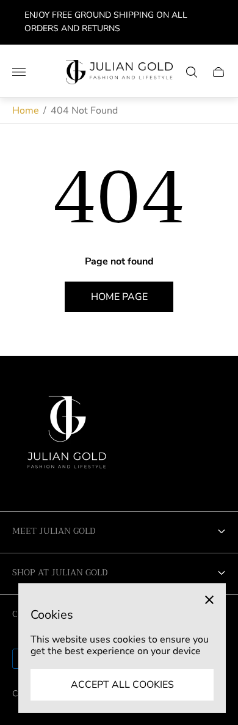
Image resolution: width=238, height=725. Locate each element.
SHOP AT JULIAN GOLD (59, 572)
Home (25, 110)
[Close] (209, 599)
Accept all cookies (122, 684)
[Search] (191, 72)
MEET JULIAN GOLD (53, 530)
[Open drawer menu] (18, 72)
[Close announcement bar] (219, 22)
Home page (119, 297)
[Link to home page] (67, 437)
